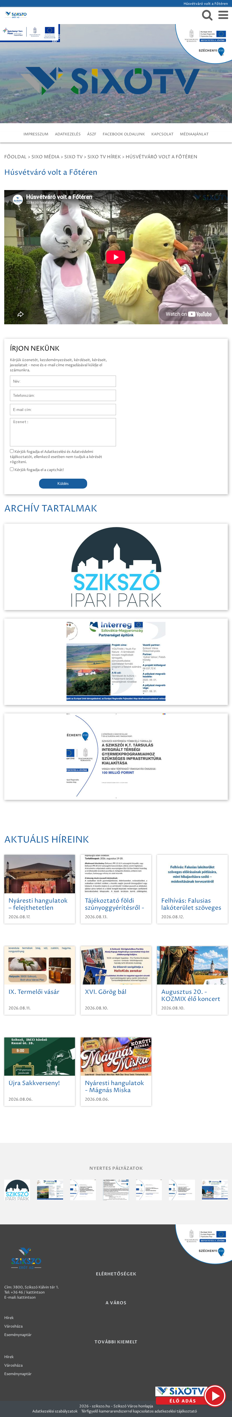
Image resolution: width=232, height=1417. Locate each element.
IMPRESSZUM (35, 134)
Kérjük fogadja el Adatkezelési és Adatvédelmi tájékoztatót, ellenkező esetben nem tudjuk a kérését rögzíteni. (56, 456)
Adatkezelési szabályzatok (55, 1411)
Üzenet (16, 420)
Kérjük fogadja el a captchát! (39, 469)
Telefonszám (21, 392)
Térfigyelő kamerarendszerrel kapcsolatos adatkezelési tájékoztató (139, 1411)
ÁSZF (91, 134)
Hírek (9, 1317)
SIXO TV (73, 157)
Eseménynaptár (18, 1334)
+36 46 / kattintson (28, 1292)
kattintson (26, 1297)
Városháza (13, 1326)
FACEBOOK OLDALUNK (124, 134)
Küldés (63, 483)
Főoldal (15, 157)
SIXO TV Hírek (104, 157)
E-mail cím (19, 406)
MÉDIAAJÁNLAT (194, 134)
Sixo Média (45, 157)
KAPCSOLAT (162, 134)
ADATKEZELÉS (68, 134)
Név (13, 378)
